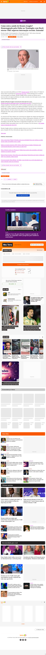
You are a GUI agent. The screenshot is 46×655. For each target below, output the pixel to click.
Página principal (6, 1)
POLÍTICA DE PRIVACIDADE (33, 637)
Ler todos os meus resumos (23, 264)
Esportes (8, 476)
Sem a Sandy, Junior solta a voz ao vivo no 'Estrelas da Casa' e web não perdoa (11, 557)
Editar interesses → (40, 250)
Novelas (31, 525)
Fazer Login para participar (23, 195)
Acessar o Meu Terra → (18, 244)
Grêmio (30, 476)
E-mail (41, 1)
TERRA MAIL (26, 1)
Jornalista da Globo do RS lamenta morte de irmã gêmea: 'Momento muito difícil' (34, 557)
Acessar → (20, 289)
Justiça (7, 453)
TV (4, 179)
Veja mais (3, 133)
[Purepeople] (3, 169)
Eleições (6, 232)
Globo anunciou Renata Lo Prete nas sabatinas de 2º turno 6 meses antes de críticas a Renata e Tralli (33, 501)
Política (7, 437)
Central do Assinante (33, 1)
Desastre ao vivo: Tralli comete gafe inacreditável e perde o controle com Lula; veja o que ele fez (10, 577)
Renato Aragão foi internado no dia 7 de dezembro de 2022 (16, 103)
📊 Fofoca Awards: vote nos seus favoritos (10, 47)
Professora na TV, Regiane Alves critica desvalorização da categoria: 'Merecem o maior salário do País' (37, 528)
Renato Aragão (25, 92)
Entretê (15, 179)
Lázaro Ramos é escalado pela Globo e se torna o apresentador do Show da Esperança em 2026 (11, 501)
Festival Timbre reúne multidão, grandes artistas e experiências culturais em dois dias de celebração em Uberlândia (36, 586)
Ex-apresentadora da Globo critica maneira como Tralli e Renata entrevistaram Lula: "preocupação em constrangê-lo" (15, 594)
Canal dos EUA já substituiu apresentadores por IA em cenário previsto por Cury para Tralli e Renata (15, 536)
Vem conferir (11, 284)
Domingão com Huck (21, 93)
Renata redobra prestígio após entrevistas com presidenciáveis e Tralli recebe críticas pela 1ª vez (11, 519)
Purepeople (9, 179)
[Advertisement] (32, 536)
